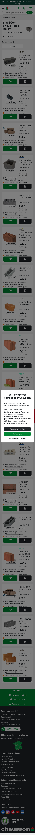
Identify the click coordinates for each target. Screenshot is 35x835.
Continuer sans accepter (17, 438)
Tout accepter (17, 434)
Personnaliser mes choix (17, 429)
